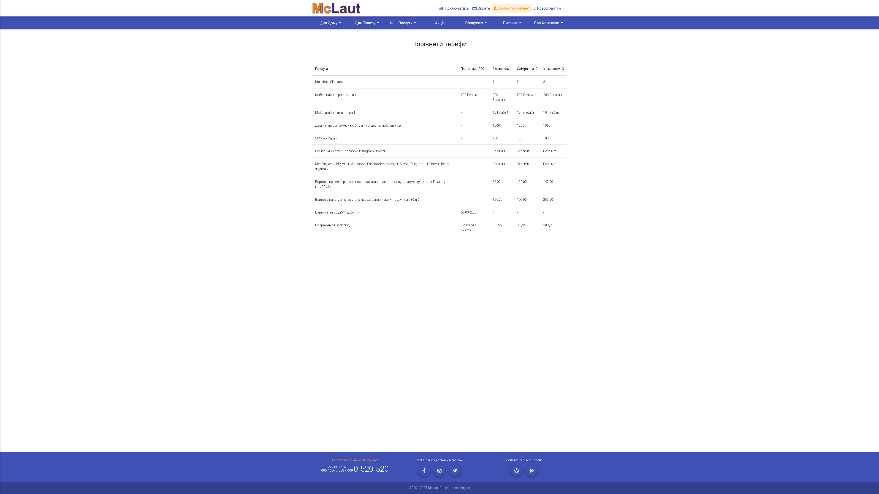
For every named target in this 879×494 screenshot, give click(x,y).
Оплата (483, 8)
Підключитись (456, 8)
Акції (439, 23)
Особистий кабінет (513, 8)
